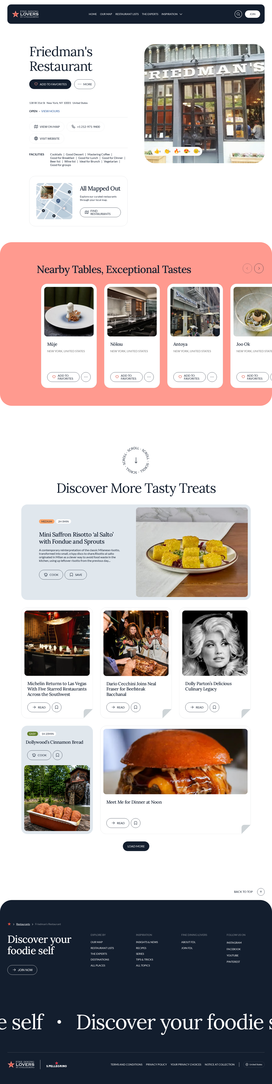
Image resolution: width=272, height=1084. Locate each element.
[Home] (25, 12)
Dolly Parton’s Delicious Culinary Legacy (208, 686)
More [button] (87, 84)
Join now (25, 970)
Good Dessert (75, 154)
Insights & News (147, 942)
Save (78, 574)
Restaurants (23, 924)
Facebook (234, 949)
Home (93, 14)
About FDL (188, 942)
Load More (136, 846)
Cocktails (56, 154)
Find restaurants (100, 212)
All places (98, 965)
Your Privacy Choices (186, 1064)
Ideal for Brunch (90, 161)
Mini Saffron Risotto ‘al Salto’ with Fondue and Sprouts (76, 538)
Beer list (55, 161)
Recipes (141, 948)
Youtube (233, 955)
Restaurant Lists (127, 14)
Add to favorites (53, 84)
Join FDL (187, 948)
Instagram (234, 942)
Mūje (52, 344)
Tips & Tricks (144, 959)
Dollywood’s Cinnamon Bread (54, 742)
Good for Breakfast (62, 157)
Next (258, 268)
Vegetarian (111, 161)
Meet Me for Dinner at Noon (134, 802)
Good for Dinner (112, 157)
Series (140, 953)
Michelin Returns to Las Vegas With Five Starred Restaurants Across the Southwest (56, 689)
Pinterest (233, 961)
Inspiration (170, 14)
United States (255, 1064)
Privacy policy (156, 1064)
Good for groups (60, 165)
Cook (54, 574)
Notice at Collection (220, 1064)
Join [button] (253, 14)
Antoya (180, 344)
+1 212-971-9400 (88, 126)
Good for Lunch (88, 157)
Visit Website (50, 138)
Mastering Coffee (99, 154)
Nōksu (116, 344)
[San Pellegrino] (56, 1066)
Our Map (106, 14)
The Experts (150, 14)
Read (42, 707)
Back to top (243, 891)
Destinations (100, 959)
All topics (143, 965)
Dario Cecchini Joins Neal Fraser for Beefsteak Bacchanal (131, 689)
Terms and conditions (126, 1064)
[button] (238, 14)
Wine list (70, 161)
